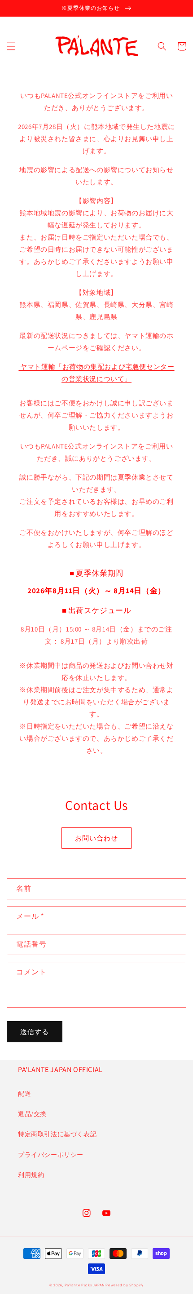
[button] (11, 46)
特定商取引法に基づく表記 (57, 1134)
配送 (24, 1093)
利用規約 (31, 1175)
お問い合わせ (96, 838)
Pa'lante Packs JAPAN (85, 1284)
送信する (34, 1031)
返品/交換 (32, 1114)
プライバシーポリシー (50, 1155)
